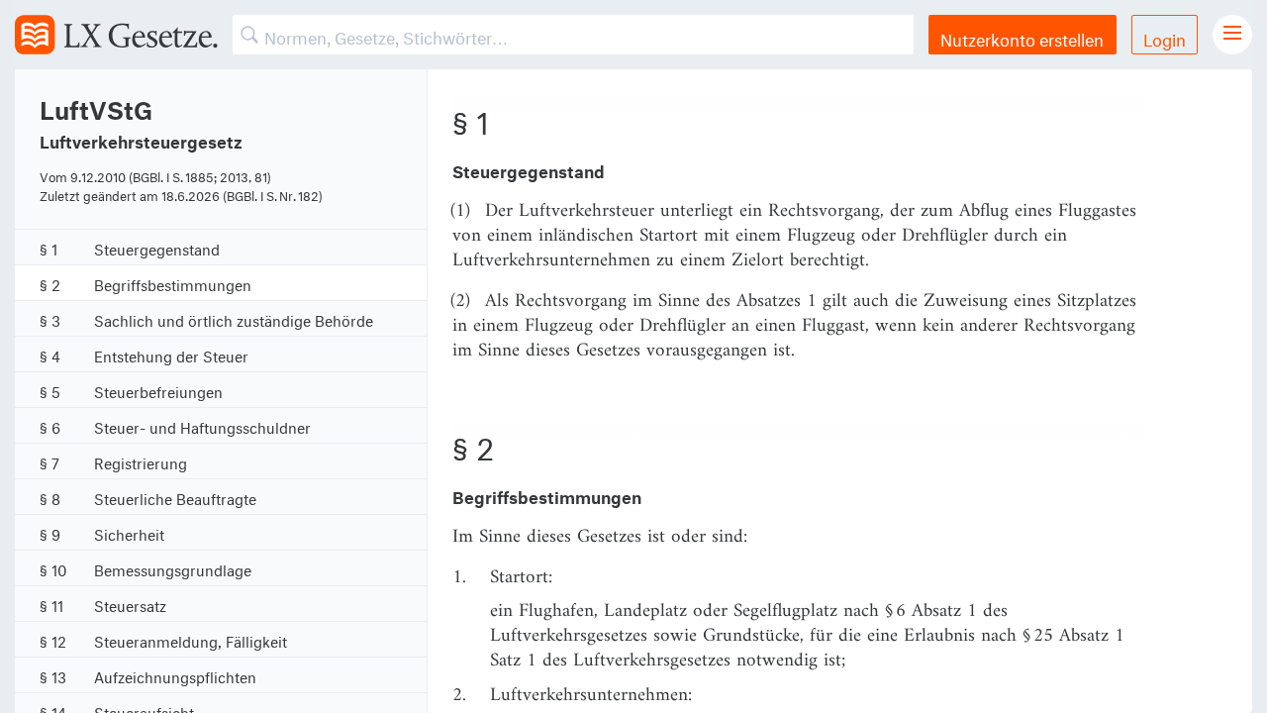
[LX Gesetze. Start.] (116, 34)
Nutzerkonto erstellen (1022, 37)
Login (1164, 37)
